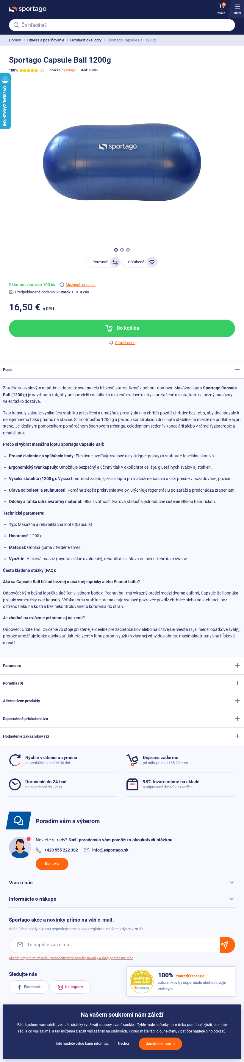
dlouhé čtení (166, 1031)
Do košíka (127, 328)
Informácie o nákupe (32, 899)
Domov (15, 40)
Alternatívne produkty (21, 701)
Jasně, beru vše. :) (160, 1044)
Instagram (73, 986)
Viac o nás (21, 882)
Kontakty (52, 864)
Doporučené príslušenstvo (25, 718)
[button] (116, 250)
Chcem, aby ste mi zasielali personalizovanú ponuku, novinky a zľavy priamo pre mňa (71, 958)
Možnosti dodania (81, 284)
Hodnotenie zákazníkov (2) (26, 736)
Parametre (12, 665)
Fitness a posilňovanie (45, 40)
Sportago (69, 70)
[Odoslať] (227, 945)
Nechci (123, 1043)
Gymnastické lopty (85, 40)
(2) (42, 70)
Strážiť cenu (125, 342)
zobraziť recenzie (190, 976)
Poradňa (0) (13, 683)
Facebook (32, 986)
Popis (7, 369)
